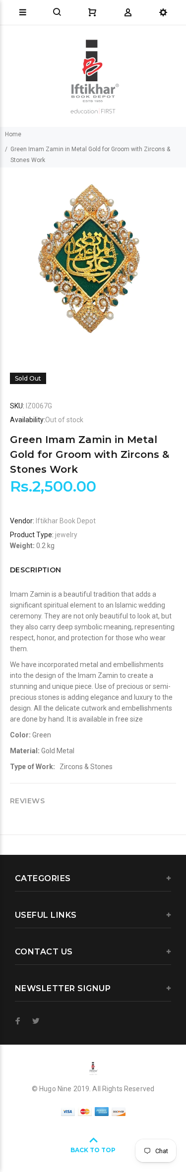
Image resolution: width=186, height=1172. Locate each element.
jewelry (66, 535)
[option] (93, 260)
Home (13, 134)
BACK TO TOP (93, 1150)
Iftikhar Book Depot (66, 521)
